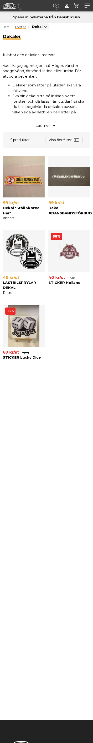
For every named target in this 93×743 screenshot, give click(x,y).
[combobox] (38, 6)
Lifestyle (20, 27)
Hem (6, 27)
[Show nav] (86, 6)
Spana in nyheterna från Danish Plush (46, 17)
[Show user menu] (67, 6)
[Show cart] (76, 6)
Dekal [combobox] (37, 27)
